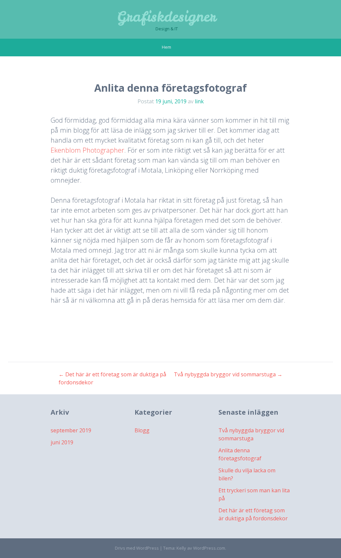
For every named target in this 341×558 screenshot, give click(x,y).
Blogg (142, 430)
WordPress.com (209, 548)
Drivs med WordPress (137, 548)
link (199, 101)
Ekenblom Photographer (87, 150)
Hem (166, 47)
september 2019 (71, 430)
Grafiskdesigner (166, 16)
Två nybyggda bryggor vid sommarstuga (228, 374)
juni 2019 (62, 442)
